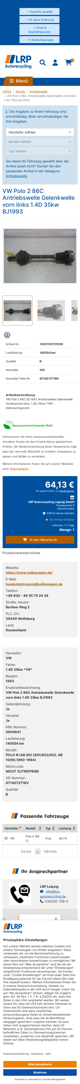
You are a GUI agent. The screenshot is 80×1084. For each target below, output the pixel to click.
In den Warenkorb (43, 540)
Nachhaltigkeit (19, 468)
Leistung (65, 828)
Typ (48, 828)
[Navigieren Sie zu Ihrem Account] (55, 63)
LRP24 (6, 91)
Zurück (26, 851)
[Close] (56, 919)
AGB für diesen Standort (60, 513)
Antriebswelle (38, 91)
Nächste (50, 851)
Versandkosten (66, 491)
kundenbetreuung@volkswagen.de (34, 584)
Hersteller (11, 828)
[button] (74, 4)
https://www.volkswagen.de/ (29, 573)
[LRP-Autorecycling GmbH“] (18, 61)
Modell (30, 828)
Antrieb (20, 91)
